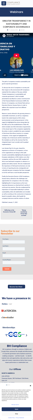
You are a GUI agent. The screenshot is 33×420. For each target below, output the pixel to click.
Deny (16, 414)
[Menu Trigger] (4, 3)
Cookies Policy (11, 417)
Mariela (23, 30)
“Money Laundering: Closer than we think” (24, 212)
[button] (30, 386)
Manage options (15, 404)
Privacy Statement (20, 417)
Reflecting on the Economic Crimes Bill (9, 211)
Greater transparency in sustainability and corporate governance (16, 23)
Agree (16, 409)
